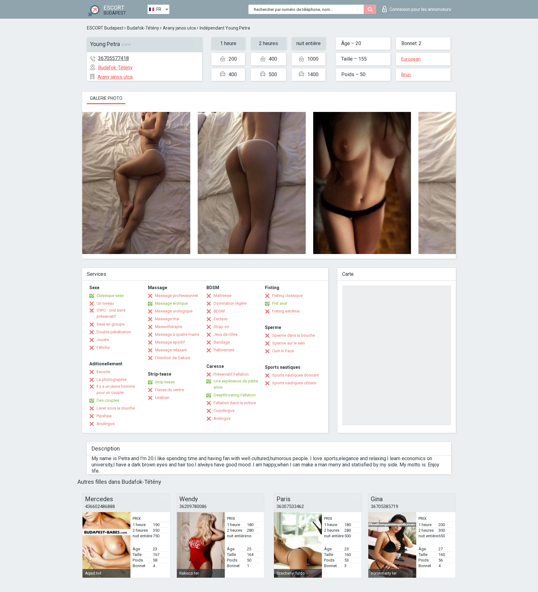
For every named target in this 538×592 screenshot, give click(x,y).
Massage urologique (173, 311)
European (411, 59)
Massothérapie (168, 326)
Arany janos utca (179, 27)
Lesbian (162, 397)
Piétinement (224, 350)
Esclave (220, 319)
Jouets (103, 339)
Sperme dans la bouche (293, 335)
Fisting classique (287, 295)
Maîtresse (222, 295)
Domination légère (230, 303)
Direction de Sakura (172, 357)
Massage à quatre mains (177, 334)
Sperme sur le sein (288, 343)
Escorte (103, 371)
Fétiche (103, 347)
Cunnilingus (224, 410)
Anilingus (222, 418)
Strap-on (221, 326)
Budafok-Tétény (143, 27)
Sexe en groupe (111, 324)
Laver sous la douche (116, 408)
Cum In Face (283, 351)
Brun (406, 74)
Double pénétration (114, 332)
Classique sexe (110, 295)
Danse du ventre (169, 389)
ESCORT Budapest (105, 27)
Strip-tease (165, 382)
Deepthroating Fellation (235, 395)
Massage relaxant (171, 350)
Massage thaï (167, 319)
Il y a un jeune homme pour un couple (116, 389)
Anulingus (106, 423)
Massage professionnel (176, 295)
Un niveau (105, 303)
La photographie (111, 379)
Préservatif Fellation (231, 374)
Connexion (420, 9)
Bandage (222, 342)
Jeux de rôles (226, 334)
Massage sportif (170, 342)
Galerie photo (106, 98)
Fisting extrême (286, 311)
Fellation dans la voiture (235, 402)
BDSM (219, 311)
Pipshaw (104, 416)
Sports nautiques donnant (295, 375)
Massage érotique (171, 303)
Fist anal (279, 303)
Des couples (108, 400)
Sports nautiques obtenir (294, 383)
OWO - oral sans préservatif (111, 313)
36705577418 (113, 58)
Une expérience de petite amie (236, 384)
